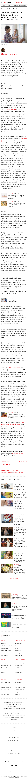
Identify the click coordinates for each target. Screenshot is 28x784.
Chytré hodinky (19, 717)
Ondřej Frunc (10, 49)
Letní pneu (22, 715)
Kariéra (14, 730)
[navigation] (2, 2)
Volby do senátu (4, 653)
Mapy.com (13, 702)
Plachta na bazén (16, 708)
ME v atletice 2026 (5, 670)
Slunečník (6, 710)
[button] (14, 33)
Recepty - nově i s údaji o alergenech (14, 5)
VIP (15, 514)
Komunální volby (4, 655)
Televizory (13, 717)
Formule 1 (3, 672)
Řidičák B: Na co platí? (20, 689)
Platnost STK (18, 694)
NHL (2, 674)
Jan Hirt (16, 648)
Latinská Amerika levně (6, 692)
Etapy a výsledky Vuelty (20, 645)
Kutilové (15, 472)
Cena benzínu (18, 704)
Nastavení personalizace (14, 756)
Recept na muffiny (19, 665)
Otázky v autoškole (19, 692)
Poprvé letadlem (4, 684)
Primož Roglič (18, 653)
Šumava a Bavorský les (6, 687)
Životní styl (18, 550)
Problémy (3, 472)
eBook (5, 54)
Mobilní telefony (19, 713)
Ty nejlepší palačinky (19, 662)
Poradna (9, 472)
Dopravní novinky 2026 (20, 687)
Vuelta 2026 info (18, 643)
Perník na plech (18, 674)
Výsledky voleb (4, 648)
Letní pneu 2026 (18, 682)
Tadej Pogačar (18, 650)
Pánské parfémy (14, 719)
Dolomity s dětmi (5, 694)
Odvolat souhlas (14, 753)
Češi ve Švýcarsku (5, 689)
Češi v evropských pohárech (14, 706)
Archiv (14, 743)
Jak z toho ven (15, 470)
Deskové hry (7, 717)
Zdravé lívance (18, 667)
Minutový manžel (17, 454)
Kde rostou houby (10, 704)
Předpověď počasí (20, 702)
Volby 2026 (3, 643)
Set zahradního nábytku (19, 710)
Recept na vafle (18, 672)
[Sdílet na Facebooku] (7, 464)
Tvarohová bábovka (19, 670)
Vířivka (17, 712)
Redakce (14, 734)
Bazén (10, 708)
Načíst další (14, 578)
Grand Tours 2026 (19, 655)
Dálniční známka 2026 (19, 684)
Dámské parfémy (15, 715)
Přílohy (16, 564)
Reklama (14, 747)
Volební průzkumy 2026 (6, 645)
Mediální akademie (14, 740)
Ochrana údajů (14, 737)
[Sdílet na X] (9, 464)
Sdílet (11, 54)
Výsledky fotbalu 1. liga (6, 665)
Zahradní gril (12, 712)
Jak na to (21, 472)
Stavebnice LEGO (7, 715)
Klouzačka (11, 710)
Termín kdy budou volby (6, 650)
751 (16, 54)
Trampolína (22, 708)
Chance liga (3, 662)
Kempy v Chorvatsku (5, 682)
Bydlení (10, 193)
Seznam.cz (19, 2)
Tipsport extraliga (5, 667)
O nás (14, 727)
